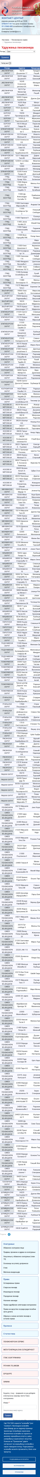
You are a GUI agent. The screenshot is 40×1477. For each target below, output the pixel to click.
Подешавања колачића (19, 1459)
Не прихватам (19, 1465)
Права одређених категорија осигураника (19, 1305)
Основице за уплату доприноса (15, 1263)
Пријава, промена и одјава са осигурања (19, 1252)
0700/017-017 (7, 24)
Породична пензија (10, 1296)
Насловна (5, 40)
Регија (2, 51)
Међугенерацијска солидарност (18, 1350)
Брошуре (7, 1374)
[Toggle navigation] (5, 4)
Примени (5, 57)
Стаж (5, 1268)
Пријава (8, 1415)
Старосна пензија (10, 1287)
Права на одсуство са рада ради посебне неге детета (19, 1310)
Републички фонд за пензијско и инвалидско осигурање (23, 10)
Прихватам (19, 1472)
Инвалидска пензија (11, 1292)
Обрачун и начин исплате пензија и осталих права (17, 1317)
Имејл (5, 1403)
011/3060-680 (7, 26)
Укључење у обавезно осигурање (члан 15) (19, 1257)
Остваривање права (11, 1283)
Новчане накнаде (10, 1300)
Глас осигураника (11, 1358)
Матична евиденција (11, 1272)
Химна (6, 1382)
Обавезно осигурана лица (13, 1248)
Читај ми (4, 63)
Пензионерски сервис (19, 40)
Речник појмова (11, 1366)
